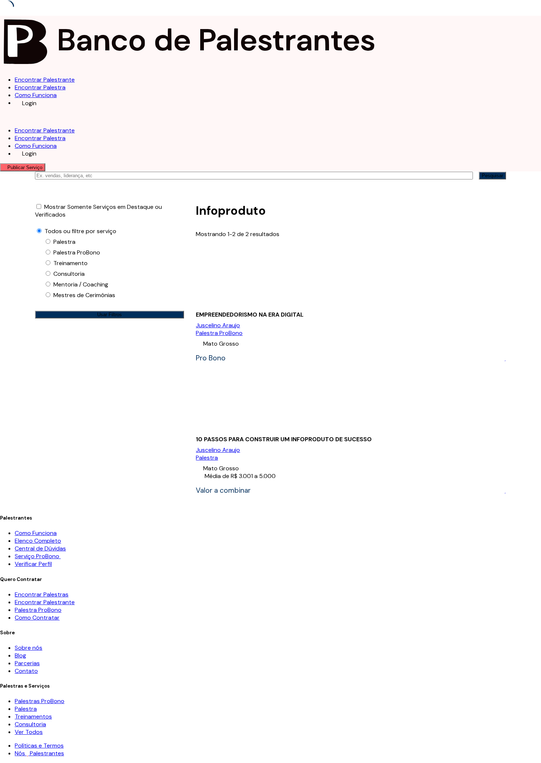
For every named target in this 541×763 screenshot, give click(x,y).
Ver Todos (29, 732)
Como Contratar (37, 617)
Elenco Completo (38, 541)
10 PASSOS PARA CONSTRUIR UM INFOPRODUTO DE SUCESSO (284, 439)
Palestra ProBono (219, 333)
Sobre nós (28, 648)
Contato (26, 671)
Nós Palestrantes (39, 753)
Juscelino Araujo (218, 325)
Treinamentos (33, 716)
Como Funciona (36, 95)
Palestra (207, 457)
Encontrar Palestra (40, 87)
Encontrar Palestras (41, 594)
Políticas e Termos (39, 745)
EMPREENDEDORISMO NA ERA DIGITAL (250, 314)
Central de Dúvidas (40, 548)
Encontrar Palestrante (45, 79)
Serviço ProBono (38, 556)
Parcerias (27, 663)
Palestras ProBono (39, 701)
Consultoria (30, 724)
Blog (20, 655)
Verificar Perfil (33, 564)
